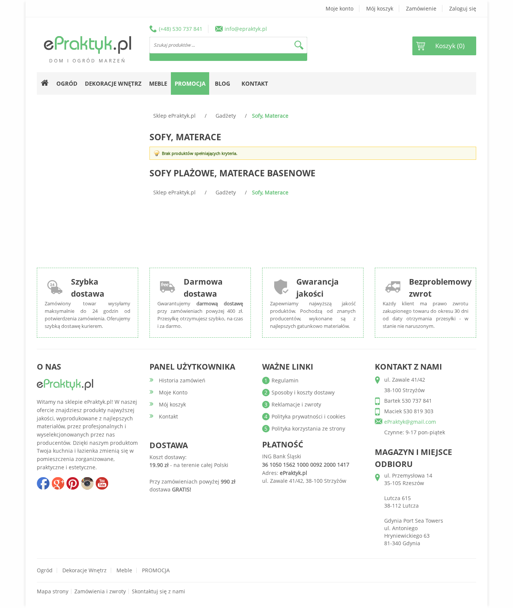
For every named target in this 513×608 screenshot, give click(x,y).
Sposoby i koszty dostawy (303, 392)
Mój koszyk (379, 8)
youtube (101, 483)
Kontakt (254, 83)
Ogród (45, 570)
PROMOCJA (156, 570)
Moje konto (339, 8)
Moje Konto (173, 392)
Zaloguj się (462, 8)
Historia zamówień (182, 380)
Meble (124, 570)
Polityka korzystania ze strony (308, 428)
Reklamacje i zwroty (296, 404)
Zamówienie (421, 8)
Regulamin (285, 380)
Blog (222, 83)
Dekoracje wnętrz (84, 570)
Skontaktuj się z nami (158, 591)
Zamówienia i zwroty (100, 591)
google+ (57, 483)
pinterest (72, 483)
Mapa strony (52, 591)
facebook (43, 483)
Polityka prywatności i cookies (309, 416)
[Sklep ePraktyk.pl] (87, 45)
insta (87, 483)
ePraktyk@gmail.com (410, 421)
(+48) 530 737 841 (180, 28)
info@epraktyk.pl (246, 28)
